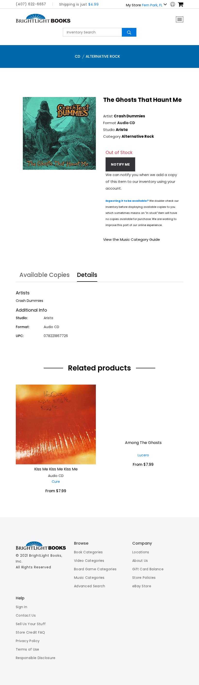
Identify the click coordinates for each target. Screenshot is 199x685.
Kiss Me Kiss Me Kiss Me (56, 469)
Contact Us (26, 615)
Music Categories (89, 577)
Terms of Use (27, 649)
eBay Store (141, 586)
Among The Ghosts (143, 442)
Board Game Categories (95, 569)
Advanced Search (89, 586)
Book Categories (88, 552)
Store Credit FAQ (30, 632)
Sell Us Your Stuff (31, 623)
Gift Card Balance (148, 569)
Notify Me (120, 164)
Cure (56, 481)
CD (77, 56)
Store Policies (144, 577)
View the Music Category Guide (131, 239)
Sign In (21, 606)
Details (87, 275)
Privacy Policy (28, 640)
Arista (122, 129)
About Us (140, 560)
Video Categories (89, 560)
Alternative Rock (103, 56)
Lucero (143, 455)
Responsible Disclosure (36, 657)
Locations (140, 552)
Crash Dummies (129, 116)
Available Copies (44, 275)
